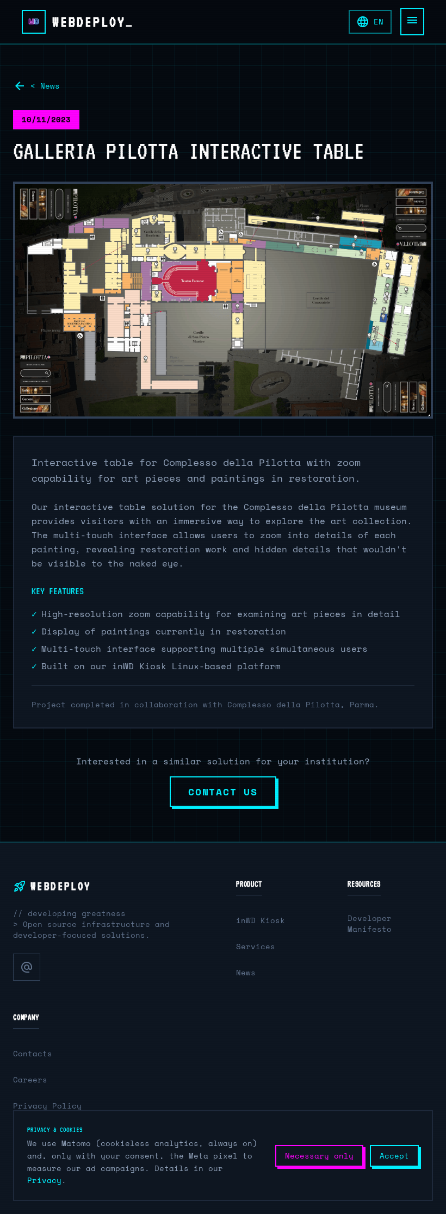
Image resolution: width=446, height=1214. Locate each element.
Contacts (32, 1053)
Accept (394, 1155)
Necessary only (319, 1155)
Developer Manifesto (370, 923)
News (246, 972)
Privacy (44, 1180)
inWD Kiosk (260, 920)
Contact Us (223, 792)
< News (36, 85)
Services (255, 946)
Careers (30, 1079)
